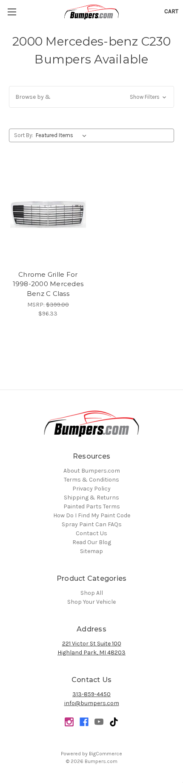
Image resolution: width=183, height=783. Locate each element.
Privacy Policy (91, 488)
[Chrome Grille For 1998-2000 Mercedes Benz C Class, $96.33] (48, 214)
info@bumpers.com (91, 703)
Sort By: (23, 135)
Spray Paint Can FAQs (92, 524)
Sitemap (91, 551)
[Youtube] (98, 721)
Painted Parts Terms (91, 506)
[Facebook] (84, 721)
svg (113, 721)
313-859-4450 (91, 694)
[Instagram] (69, 721)
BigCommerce (105, 754)
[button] (91, 97)
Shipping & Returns (91, 497)
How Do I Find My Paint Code (91, 515)
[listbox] (62, 135)
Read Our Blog (91, 542)
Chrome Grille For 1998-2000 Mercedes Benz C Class (48, 284)
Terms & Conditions (91, 479)
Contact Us (91, 533)
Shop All (91, 593)
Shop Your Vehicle (91, 601)
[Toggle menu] (11, 11)
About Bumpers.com (91, 470)
